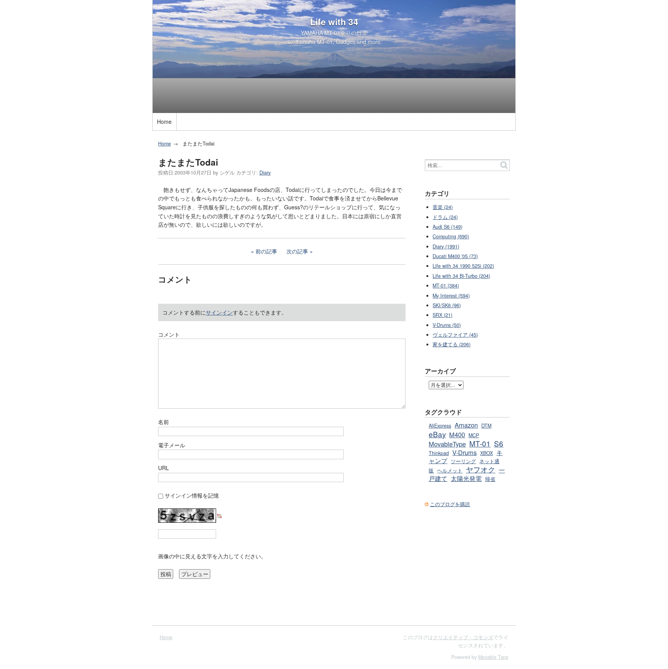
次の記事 (297, 251)
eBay (437, 434)
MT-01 (480, 443)
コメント (169, 334)
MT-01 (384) (446, 285)
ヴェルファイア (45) (455, 334)
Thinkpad (439, 453)
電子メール (171, 445)
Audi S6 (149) (447, 226)
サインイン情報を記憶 (192, 495)
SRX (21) (442, 314)
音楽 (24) (443, 207)
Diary (265, 172)
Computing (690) (451, 236)
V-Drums (464, 452)
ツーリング (463, 461)
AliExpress (440, 425)
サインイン (219, 312)
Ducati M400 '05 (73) (455, 256)
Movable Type (493, 657)
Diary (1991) (446, 246)
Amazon (466, 424)
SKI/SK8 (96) (447, 305)
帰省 (490, 479)
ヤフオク (480, 469)
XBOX (486, 453)
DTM (486, 425)
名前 (163, 422)
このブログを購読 (450, 504)
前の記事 (266, 251)
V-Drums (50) (447, 325)
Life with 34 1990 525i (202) (463, 265)
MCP (474, 435)
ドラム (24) (445, 217)
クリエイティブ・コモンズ (463, 637)
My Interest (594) (451, 295)
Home (164, 121)
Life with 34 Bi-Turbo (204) (461, 275)
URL (163, 468)
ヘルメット (449, 470)
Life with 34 (334, 21)
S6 (498, 443)
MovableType (447, 443)
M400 (457, 434)
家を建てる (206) (451, 344)
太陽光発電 (466, 478)
